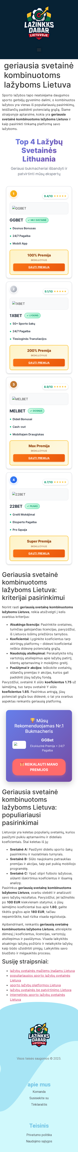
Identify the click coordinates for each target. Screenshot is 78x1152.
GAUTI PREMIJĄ (39, 267)
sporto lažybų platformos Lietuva (35, 985)
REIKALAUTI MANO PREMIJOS (41, 767)
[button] (39, 50)
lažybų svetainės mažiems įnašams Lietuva (42, 971)
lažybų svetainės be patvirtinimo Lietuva (40, 990)
